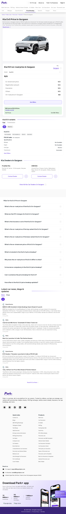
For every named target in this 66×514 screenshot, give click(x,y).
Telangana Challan (17, 425)
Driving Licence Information (19, 433)
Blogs (14, 420)
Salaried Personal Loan (44, 459)
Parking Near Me (42, 428)
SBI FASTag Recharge (18, 422)
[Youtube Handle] (25, 407)
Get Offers (33, 102)
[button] (33, 310)
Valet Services (16, 430)
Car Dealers (15, 443)
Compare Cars (16, 440)
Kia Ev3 (21, 14)
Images (48, 10)
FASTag (40, 425)
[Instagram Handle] (4, 407)
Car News (15, 438)
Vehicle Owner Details (43, 440)
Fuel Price (40, 430)
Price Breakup (30, 10)
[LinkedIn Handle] (20, 407)
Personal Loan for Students (44, 453)
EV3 (3, 10)
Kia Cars (15, 14)
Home (3, 14)
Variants (40, 10)
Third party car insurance (44, 448)
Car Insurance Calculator (44, 443)
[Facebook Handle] (10, 407)
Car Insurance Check (43, 446)
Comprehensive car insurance (20, 448)
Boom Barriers (16, 446)
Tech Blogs (15, 428)
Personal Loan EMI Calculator (45, 438)
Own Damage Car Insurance (19, 456)
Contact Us (15, 417)
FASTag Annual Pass (17, 435)
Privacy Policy (35, 511)
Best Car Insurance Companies (45, 456)
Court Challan (16, 461)
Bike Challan (41, 461)
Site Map (43, 511)
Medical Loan (16, 453)
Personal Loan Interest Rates (20, 451)
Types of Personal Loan (44, 451)
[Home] (4, 3)
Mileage (9, 10)
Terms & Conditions (26, 511)
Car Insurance (41, 420)
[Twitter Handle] (15, 407)
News (54, 10)
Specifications (19, 10)
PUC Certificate (16, 459)
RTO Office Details (42, 433)
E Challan (40, 422)
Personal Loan (41, 435)
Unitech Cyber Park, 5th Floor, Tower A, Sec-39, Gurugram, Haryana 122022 (23, 475)
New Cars (8, 14)
